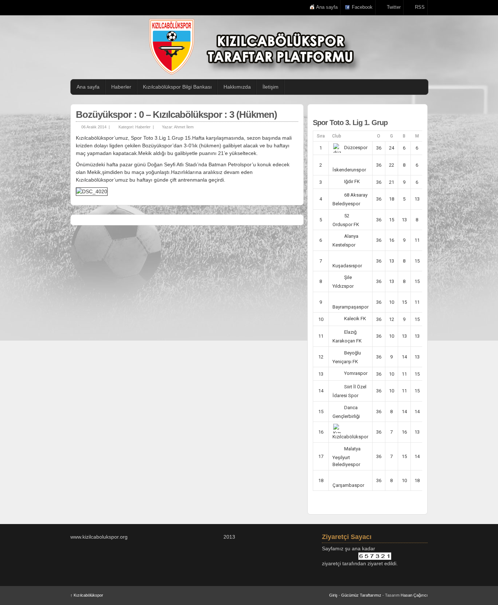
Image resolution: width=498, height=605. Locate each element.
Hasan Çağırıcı (414, 595)
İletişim (270, 87)
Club (336, 136)
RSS (420, 7)
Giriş (333, 595)
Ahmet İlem (184, 127)
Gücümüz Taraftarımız (361, 595)
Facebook (362, 7)
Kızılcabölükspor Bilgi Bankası (177, 87)
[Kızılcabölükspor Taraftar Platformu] (252, 47)
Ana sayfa (327, 7)
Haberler (121, 87)
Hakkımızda (237, 87)
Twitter (394, 7)
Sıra (321, 136)
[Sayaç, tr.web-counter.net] (375, 556)
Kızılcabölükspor (86, 595)
